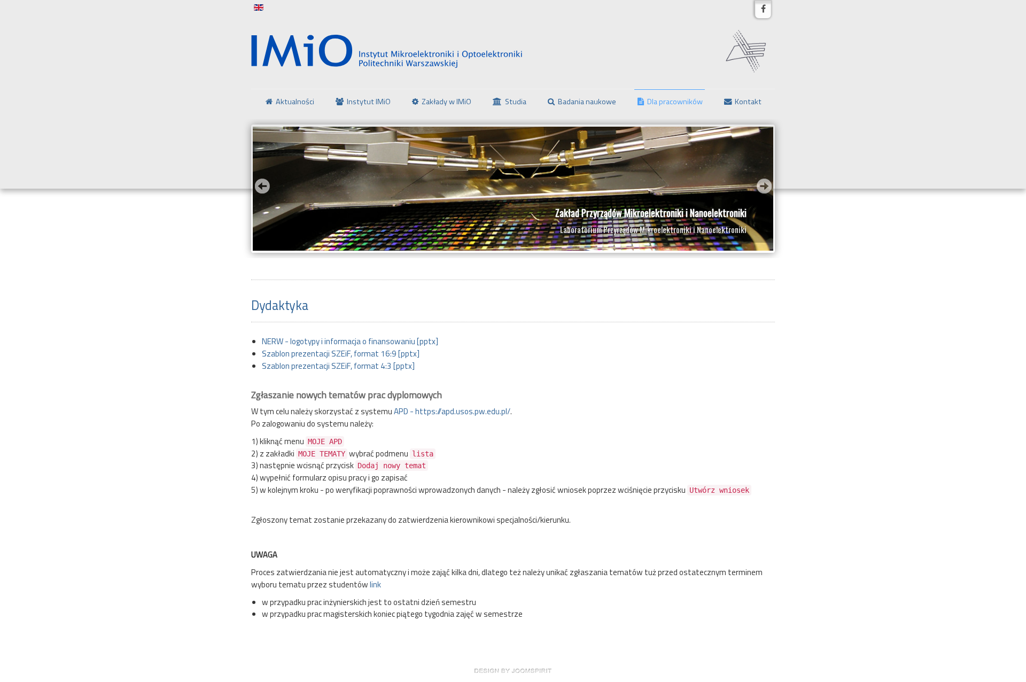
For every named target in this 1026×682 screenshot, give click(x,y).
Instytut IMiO (369, 101)
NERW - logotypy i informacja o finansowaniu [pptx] (350, 341)
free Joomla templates (513, 671)
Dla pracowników (675, 101)
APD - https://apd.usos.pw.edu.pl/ (452, 411)
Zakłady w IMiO (446, 101)
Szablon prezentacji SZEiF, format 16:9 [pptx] (340, 353)
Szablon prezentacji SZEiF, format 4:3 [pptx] (338, 366)
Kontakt (748, 101)
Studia (515, 101)
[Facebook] (763, 9)
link (375, 584)
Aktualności (295, 101)
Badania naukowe (587, 101)
